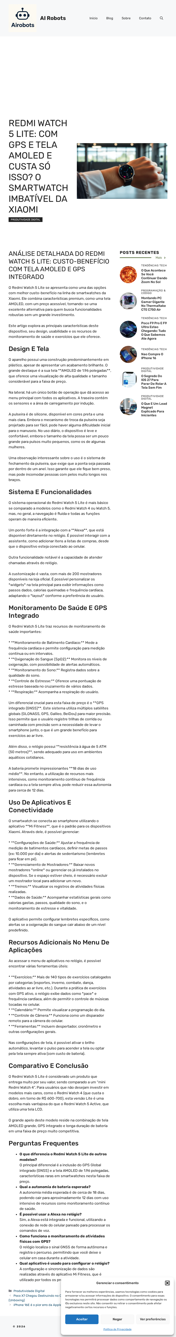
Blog (109, 18)
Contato (145, 18)
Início (94, 18)
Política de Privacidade (117, 1329)
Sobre (126, 18)
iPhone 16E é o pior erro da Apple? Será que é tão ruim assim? (59, 1305)
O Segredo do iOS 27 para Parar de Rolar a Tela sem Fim (153, 382)
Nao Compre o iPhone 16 (152, 356)
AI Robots (53, 18)
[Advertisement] (88, 69)
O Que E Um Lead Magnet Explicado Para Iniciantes (154, 409)
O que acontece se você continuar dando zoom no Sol (154, 276)
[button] (167, 1283)
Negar (117, 1319)
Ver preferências (153, 1319)
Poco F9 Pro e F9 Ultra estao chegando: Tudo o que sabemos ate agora (154, 330)
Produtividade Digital (25, 219)
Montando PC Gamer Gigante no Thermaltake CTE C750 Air (153, 304)
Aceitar (82, 1319)
